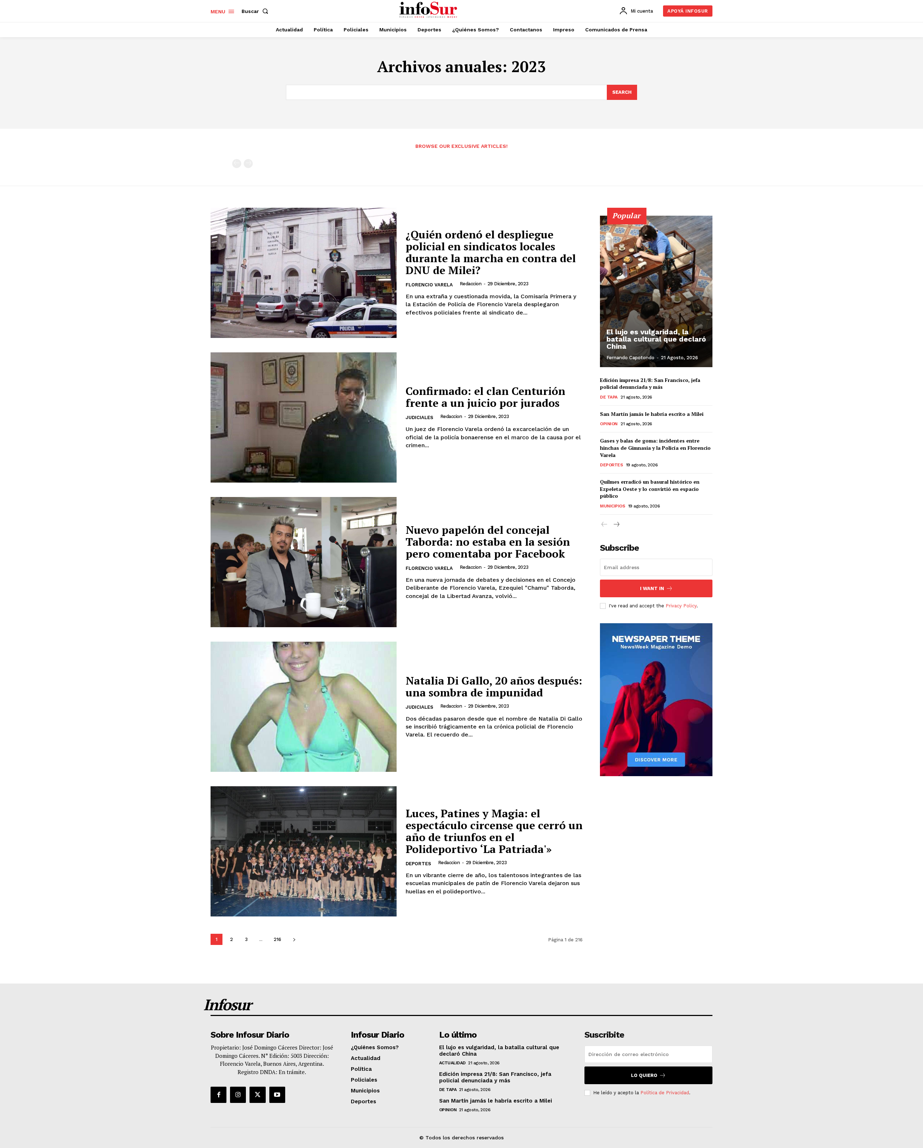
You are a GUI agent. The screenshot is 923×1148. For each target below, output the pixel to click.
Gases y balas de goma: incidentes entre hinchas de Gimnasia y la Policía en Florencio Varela (655, 447)
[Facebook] (218, 1095)
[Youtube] (277, 1095)
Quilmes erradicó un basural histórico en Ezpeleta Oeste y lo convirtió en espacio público (649, 488)
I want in (652, 588)
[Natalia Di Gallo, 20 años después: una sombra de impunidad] (304, 707)
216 (277, 939)
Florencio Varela (429, 284)
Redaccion (471, 283)
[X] (257, 1095)
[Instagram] (238, 1095)
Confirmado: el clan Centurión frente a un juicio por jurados (485, 397)
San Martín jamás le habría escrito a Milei (651, 413)
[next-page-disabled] (248, 163)
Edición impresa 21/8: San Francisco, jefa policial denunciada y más (650, 384)
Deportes (418, 863)
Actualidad (452, 1062)
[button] (256, 11)
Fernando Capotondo (630, 357)
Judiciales (419, 417)
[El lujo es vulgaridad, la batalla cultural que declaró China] (656, 291)
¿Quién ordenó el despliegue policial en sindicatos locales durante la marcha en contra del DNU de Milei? (491, 252)
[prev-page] (236, 163)
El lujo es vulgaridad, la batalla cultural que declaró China (656, 339)
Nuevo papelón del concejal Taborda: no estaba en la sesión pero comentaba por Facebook (488, 542)
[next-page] (294, 939)
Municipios (612, 506)
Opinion (609, 423)
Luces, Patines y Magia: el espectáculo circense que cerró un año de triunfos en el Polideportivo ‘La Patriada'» (494, 831)
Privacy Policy (681, 605)
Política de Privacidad (664, 1092)
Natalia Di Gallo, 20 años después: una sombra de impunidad (494, 686)
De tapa (609, 397)
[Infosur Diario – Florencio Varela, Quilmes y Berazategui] (429, 10)
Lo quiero (644, 1075)
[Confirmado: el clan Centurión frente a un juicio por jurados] (304, 417)
